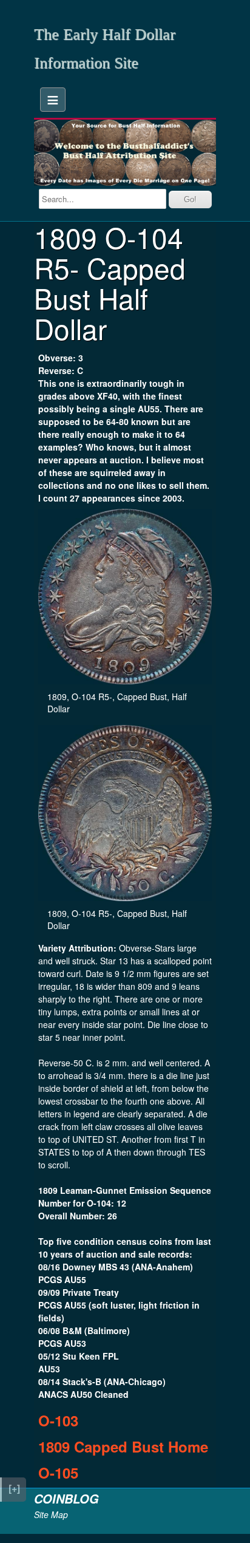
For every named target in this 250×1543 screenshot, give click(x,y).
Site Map (51, 1514)
